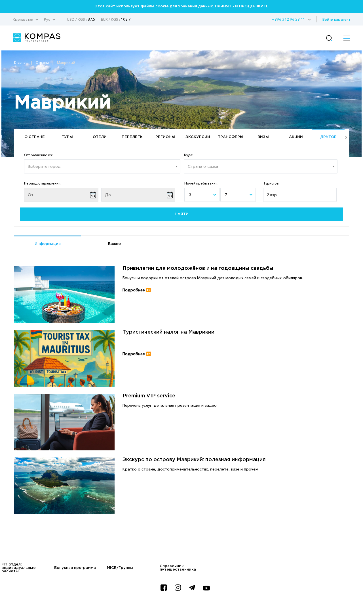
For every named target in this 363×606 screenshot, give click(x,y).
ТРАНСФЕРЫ (230, 137)
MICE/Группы (120, 567)
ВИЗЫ (263, 137)
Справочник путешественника (178, 568)
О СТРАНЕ (34, 137)
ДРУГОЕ (328, 137)
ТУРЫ (67, 137)
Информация (48, 243)
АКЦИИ (296, 137)
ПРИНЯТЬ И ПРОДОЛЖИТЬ (242, 6)
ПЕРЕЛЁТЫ (132, 137)
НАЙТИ (182, 214)
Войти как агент (336, 19)
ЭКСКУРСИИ (197, 137)
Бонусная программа (75, 567)
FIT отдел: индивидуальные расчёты (18, 568)
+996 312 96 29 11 (288, 19)
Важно (114, 243)
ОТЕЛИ (100, 137)
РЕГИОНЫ (165, 137)
